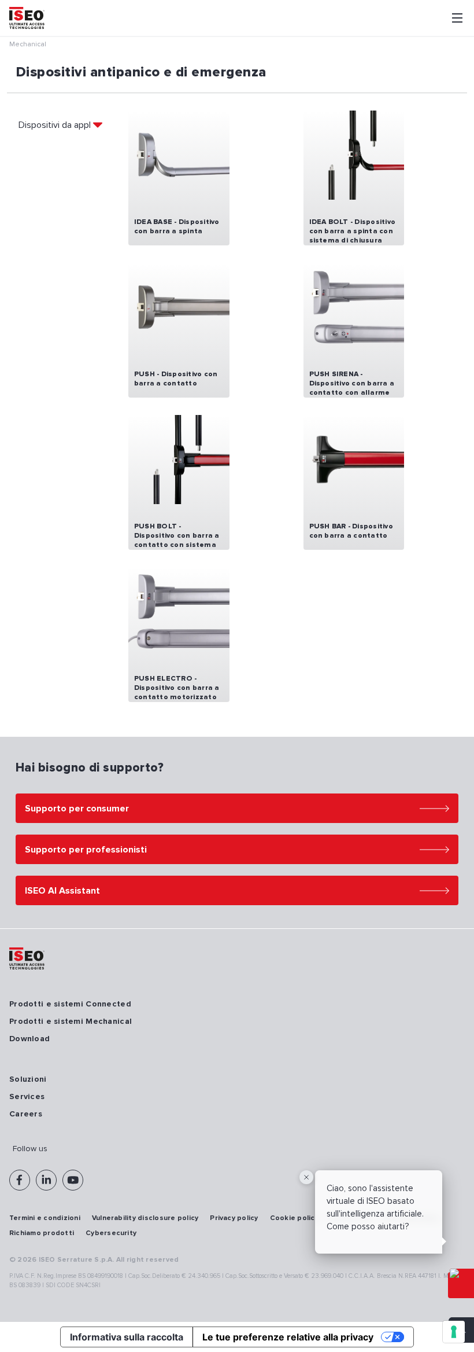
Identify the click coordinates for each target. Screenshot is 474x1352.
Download (29, 1039)
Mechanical (27, 44)
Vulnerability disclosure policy (145, 1218)
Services (27, 1096)
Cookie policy (294, 1218)
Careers (25, 1114)
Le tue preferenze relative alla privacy (287, 1337)
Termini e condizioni (44, 1218)
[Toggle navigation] (457, 18)
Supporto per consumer (77, 808)
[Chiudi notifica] (306, 1177)
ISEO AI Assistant (62, 891)
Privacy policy (234, 1218)
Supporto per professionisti (86, 849)
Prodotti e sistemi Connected (70, 1004)
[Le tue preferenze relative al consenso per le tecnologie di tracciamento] (454, 1332)
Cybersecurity (111, 1233)
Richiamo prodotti (41, 1233)
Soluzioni (28, 1079)
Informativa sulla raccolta (126, 1337)
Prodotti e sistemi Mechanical (70, 1021)
